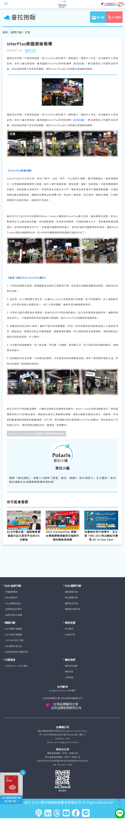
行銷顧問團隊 (11, 591)
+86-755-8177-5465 (62, 764)
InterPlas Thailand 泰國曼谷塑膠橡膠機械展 (36, 434)
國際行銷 (16, 32)
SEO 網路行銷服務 (13, 628)
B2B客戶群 (70, 634)
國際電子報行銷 (72, 609)
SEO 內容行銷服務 (13, 634)
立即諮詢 (69, 677)
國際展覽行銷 (71, 591)
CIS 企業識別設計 (13, 603)
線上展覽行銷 (71, 597)
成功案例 (69, 628)
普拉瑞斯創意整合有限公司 (60, 802)
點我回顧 (79, 63)
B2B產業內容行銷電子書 (16, 651)
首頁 (5, 32)
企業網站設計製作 (13, 609)
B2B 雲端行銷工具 (13, 646)
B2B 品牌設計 (11, 597)
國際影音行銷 (71, 603)
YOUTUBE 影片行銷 (14, 640)
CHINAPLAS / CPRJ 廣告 (16, 665)
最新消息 (69, 671)
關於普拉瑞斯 (71, 665)
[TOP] (120, 800)
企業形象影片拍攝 (13, 614)
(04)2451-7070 (62, 738)
